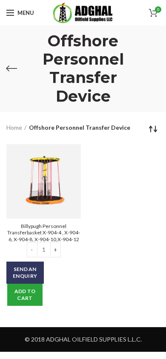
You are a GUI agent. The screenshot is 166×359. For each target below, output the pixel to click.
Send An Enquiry (25, 272)
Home (14, 127)
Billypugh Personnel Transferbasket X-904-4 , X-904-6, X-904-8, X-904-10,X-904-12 (43, 232)
